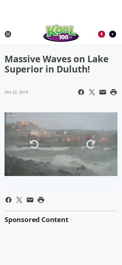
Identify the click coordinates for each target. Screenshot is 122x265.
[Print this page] (113, 92)
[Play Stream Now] (112, 34)
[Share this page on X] (92, 92)
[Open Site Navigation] (8, 34)
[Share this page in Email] (103, 92)
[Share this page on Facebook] (81, 92)
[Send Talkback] (101, 34)
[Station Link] (61, 34)
